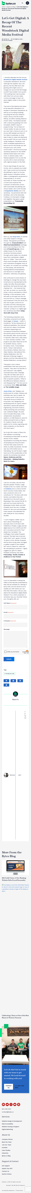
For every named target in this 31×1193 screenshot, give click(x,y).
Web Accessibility (7, 1124)
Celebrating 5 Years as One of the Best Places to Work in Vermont (15, 1016)
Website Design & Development (12, 1121)
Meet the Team (7, 1142)
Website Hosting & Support (10, 1126)
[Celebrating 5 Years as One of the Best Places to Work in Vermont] (15, 948)
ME (14, 1185)
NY (18, 1185)
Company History (7, 1139)
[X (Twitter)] (13, 680)
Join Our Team (6, 1145)
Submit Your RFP (7, 1168)
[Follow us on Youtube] (14, 1104)
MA (17, 1185)
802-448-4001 (6, 1109)
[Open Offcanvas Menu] (27, 3)
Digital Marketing (7, 1129)
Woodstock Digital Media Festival (15, 79)
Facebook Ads (9, 673)
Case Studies (6, 1150)
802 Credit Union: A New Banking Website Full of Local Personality (14, 879)
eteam (16, 321)
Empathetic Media (11, 191)
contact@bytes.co (8, 1112)
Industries (5, 1153)
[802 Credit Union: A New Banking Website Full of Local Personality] (15, 867)
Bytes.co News (8, 40)
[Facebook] (6, 680)
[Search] (22, 3)
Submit (8, 659)
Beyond (23, 1185)
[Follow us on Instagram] (11, 1104)
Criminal (8, 489)
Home (3, 6)
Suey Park (16, 236)
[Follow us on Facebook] (3, 1104)
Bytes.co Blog (11, 6)
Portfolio (4, 1147)
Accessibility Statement (8, 1190)
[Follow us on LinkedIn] (18, 1104)
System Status (6, 1174)
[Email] (6, 685)
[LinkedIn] (20, 680)
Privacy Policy (19, 1190)
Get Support (6, 1166)
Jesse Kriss (8, 391)
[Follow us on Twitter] (7, 1104)
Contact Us (8, 1087)
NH (12, 1185)
